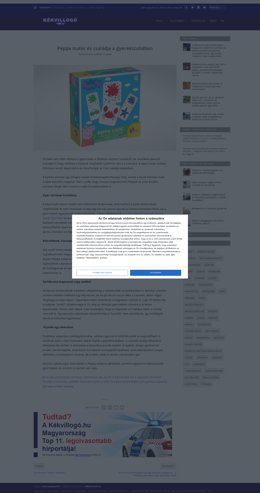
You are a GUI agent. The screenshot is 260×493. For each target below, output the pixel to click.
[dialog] (130, 246)
